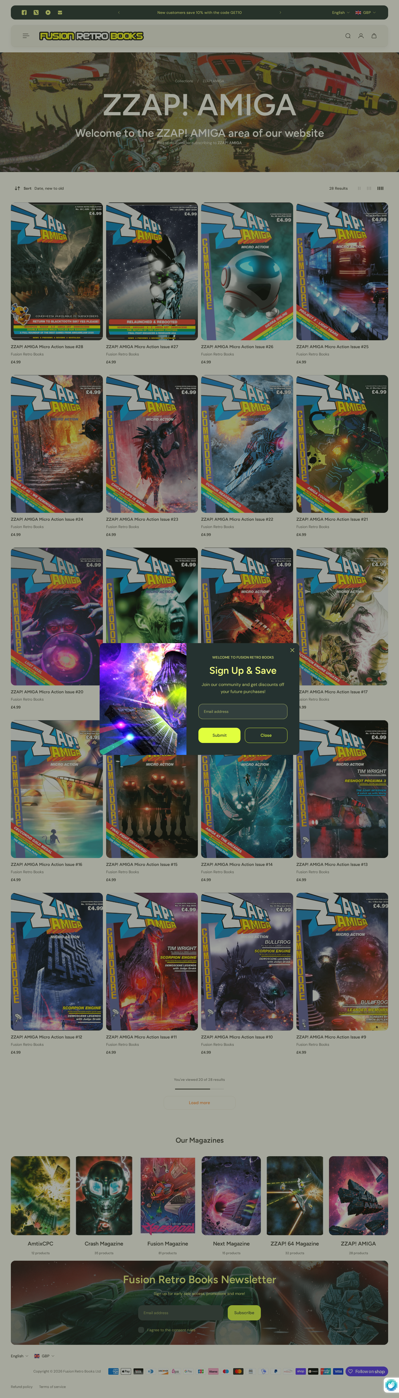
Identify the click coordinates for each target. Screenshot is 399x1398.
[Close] (292, 650)
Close (266, 735)
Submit (220, 735)
